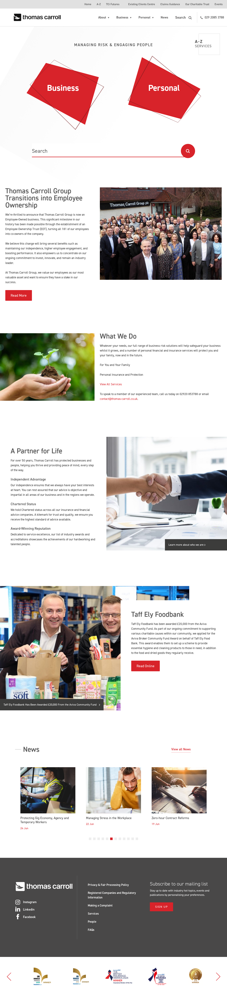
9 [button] (124, 839)
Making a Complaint (100, 905)
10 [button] (128, 839)
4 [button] (103, 839)
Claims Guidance (170, 4)
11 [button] (132, 839)
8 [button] (120, 839)
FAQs (91, 930)
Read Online (145, 666)
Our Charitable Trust (197, 4)
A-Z (99, 4)
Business (122, 17)
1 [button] (90, 839)
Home (87, 4)
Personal (144, 17)
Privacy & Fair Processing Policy (108, 885)
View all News (181, 749)
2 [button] (94, 839)
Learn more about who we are (186, 545)
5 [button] (107, 839)
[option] (47, 801)
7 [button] (115, 839)
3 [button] (98, 839)
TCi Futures (112, 4)
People (92, 922)
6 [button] (111, 839)
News (164, 17)
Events (219, 4)
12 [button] (137, 839)
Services (93, 914)
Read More (19, 295)
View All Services (111, 384)
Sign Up (161, 907)
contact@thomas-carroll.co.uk (118, 399)
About (102, 17)
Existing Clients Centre (141, 4)
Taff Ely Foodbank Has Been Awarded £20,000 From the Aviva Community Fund (50, 704)
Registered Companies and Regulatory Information (112, 895)
